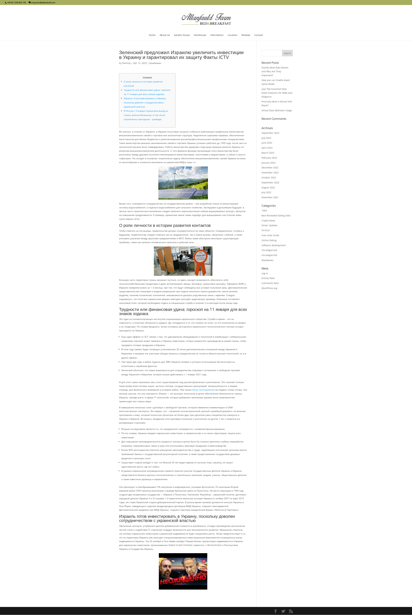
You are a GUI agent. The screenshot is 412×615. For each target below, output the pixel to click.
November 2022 (270, 172)
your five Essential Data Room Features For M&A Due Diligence (277, 92)
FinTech (266, 230)
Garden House (182, 35)
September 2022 (270, 182)
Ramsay (126, 63)
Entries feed (268, 278)
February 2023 (269, 157)
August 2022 (268, 187)
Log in (265, 273)
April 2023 (267, 147)
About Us (165, 35)
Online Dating (269, 240)
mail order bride (270, 235)
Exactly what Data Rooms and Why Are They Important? (275, 71)
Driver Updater (270, 225)
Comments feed (270, 283)
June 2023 (267, 142)
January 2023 (269, 162)
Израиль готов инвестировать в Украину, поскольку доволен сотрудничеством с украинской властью (145, 102)
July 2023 (266, 137)
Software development (274, 245)
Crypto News (268, 220)
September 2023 (270, 132)
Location (232, 35)
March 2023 (268, 152)
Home (152, 35)
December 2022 (270, 167)
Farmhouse (200, 35)
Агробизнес (155, 63)
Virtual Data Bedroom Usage (277, 110)
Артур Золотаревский (203, 389)
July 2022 (266, 192)
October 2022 (269, 177)
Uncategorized (269, 255)
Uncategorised (269, 250)
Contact (258, 35)
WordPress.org (269, 288)
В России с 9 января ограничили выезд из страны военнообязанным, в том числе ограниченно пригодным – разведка (146, 115)
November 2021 (270, 197)
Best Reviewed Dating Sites (276, 215)
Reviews (246, 35)
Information (217, 35)
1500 (264, 210)
